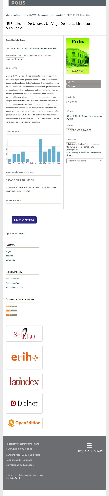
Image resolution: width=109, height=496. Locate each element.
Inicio (8, 15)
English (9, 251)
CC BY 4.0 (16, 478)
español (9, 255)
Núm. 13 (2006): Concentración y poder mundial (43, 15)
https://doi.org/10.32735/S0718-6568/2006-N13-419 (34, 48)
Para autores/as (12, 283)
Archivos (16, 15)
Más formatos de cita (77, 160)
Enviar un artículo (24, 220)
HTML (73, 86)
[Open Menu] (6, 3)
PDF (72, 81)
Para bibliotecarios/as (14, 287)
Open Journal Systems (16, 233)
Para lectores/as (12, 278)
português (10, 259)
